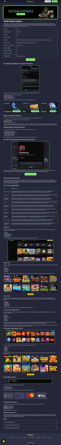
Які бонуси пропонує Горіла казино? (12, 428)
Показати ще (30, 294)
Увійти (54, 1)
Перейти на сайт (21, 14)
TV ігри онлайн (11, 437)
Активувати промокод (30, 174)
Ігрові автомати (32, 437)
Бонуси (17, 437)
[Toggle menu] (4, 1)
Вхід (21, 437)
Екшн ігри (25, 437)
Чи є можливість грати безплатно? (11, 425)
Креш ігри (38, 437)
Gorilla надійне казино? (9, 422)
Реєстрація (48, 1)
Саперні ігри (50, 437)
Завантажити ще (30, 374)
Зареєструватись (16, 111)
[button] (56, 107)
